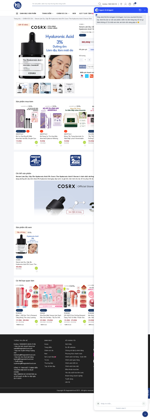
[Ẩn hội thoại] (145, 10)
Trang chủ (17, 18)
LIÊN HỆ (67, 382)
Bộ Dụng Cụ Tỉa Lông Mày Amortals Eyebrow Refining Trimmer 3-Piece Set (49, 138)
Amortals (19, 134)
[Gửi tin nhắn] (144, 403)
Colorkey (91, 134)
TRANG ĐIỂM (46, 13)
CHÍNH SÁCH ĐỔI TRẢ (71, 363)
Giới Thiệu (68, 344)
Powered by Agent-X (121, 408)
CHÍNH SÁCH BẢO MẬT (72, 366)
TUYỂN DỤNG (69, 379)
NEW (74, 13)
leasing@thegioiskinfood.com (23, 359)
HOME (46, 344)
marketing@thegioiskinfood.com (24, 355)
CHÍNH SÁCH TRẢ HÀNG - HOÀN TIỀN (75, 357)
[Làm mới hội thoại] (140, 10)
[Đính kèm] (98, 403)
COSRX (18, 260)
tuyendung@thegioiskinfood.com (25, 363)
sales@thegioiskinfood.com (23, 348)
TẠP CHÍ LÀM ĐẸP (49, 366)
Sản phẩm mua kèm (24, 101)
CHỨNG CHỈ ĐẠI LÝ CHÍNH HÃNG (74, 350)
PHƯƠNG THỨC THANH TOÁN (73, 353)
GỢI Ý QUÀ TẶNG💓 (86, 13)
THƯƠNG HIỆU (48, 363)
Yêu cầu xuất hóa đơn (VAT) (74, 372)
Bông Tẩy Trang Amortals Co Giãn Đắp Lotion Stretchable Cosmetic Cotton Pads (74, 138)
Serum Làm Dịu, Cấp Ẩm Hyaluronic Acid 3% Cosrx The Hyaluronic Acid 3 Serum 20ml (26, 264)
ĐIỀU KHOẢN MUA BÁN (72, 369)
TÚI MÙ (46, 360)
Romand (19, 313)
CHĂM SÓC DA (62, 13)
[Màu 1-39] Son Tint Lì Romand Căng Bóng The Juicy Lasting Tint (26, 317)
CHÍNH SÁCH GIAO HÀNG (72, 360)
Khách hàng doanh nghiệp (74, 376)
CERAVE (42, 313)
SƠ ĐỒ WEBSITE (70, 347)
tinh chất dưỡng (87, 176)
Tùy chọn (148, 393)
